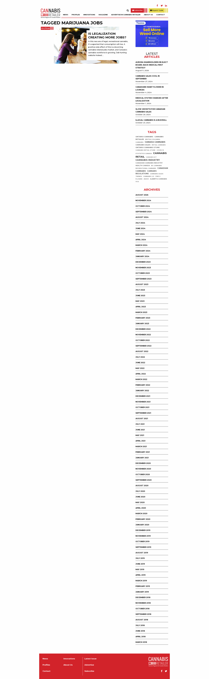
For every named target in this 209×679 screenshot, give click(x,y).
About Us (148, 15)
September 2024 (144, 212)
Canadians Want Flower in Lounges (150, 88)
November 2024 (143, 200)
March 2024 (141, 245)
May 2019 (140, 569)
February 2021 (143, 452)
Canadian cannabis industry (149, 163)
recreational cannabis (146, 168)
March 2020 (141, 513)
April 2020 (141, 508)
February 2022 (143, 385)
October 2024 (143, 206)
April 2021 (140, 441)
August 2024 (142, 217)
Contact (160, 15)
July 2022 (140, 357)
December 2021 (143, 396)
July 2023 (140, 290)
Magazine (103, 15)
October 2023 (143, 273)
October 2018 (142, 609)
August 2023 (142, 284)
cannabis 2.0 (148, 176)
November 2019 (143, 536)
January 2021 (142, 458)
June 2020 (140, 497)
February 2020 (143, 519)
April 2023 (141, 307)
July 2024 (140, 223)
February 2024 (143, 251)
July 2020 (140, 491)
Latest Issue (90, 659)
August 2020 (142, 486)
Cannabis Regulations (146, 172)
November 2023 (143, 268)
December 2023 (143, 262)
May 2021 (140, 435)
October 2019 (142, 541)
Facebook (157, 5)
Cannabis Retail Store (145, 150)
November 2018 (143, 603)
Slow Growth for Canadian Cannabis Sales (150, 110)
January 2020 (142, 525)
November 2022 (143, 335)
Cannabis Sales (143, 145)
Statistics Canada (144, 153)
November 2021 (143, 402)
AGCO (146, 179)
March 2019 (141, 581)
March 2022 (141, 379)
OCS (137, 181)
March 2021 (141, 446)
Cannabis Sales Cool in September (148, 77)
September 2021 (143, 413)
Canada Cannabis (155, 142)
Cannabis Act (151, 157)
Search (128, 10)
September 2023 (143, 279)
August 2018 (142, 620)
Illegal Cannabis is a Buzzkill (151, 120)
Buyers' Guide (157, 10)
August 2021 (142, 418)
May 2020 (140, 502)
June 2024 (140, 228)
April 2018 (141, 637)
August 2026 (142, 195)
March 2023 (141, 312)
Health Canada (143, 165)
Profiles (76, 15)
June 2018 (140, 631)
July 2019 (140, 558)
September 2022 (143, 346)
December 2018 (143, 597)
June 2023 (140, 296)
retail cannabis (159, 145)
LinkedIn (166, 5)
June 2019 (140, 564)
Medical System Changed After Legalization (152, 99)
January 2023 (142, 323)
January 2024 (142, 256)
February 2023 (143, 318)
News (65, 15)
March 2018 (141, 642)
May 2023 (140, 301)
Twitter (161, 5)
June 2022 (140, 363)
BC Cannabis (156, 165)
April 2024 (141, 240)
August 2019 (142, 553)
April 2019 (141, 575)
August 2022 (142, 351)
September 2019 (143, 547)
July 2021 (140, 424)
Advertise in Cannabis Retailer (125, 15)
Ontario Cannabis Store (148, 147)
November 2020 (143, 469)
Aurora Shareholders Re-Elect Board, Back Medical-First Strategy (152, 65)
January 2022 (142, 391)
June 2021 (140, 430)
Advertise (89, 665)
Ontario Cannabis (144, 137)
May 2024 (140, 234)
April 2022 (141, 374)
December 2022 (143, 329)
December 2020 (143, 463)
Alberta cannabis (158, 179)
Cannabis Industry (148, 160)
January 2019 (142, 592)
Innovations (89, 15)
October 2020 (143, 474)
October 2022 (143, 340)
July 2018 (140, 625)
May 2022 (140, 368)
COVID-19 (160, 150)
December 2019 (143, 530)
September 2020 (144, 480)
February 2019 (143, 586)
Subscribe (138, 10)
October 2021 (142, 407)
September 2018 (143, 614)
